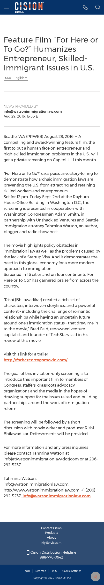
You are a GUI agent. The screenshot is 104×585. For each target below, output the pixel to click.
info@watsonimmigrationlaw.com (56, 496)
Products (51, 532)
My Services (50, 542)
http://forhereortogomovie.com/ (35, 360)
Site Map (41, 571)
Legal (26, 571)
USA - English (15, 78)
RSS (54, 571)
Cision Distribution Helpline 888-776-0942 (53, 555)
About (51, 537)
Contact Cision (51, 528)
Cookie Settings (71, 571)
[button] (85, 7)
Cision (58, 578)
